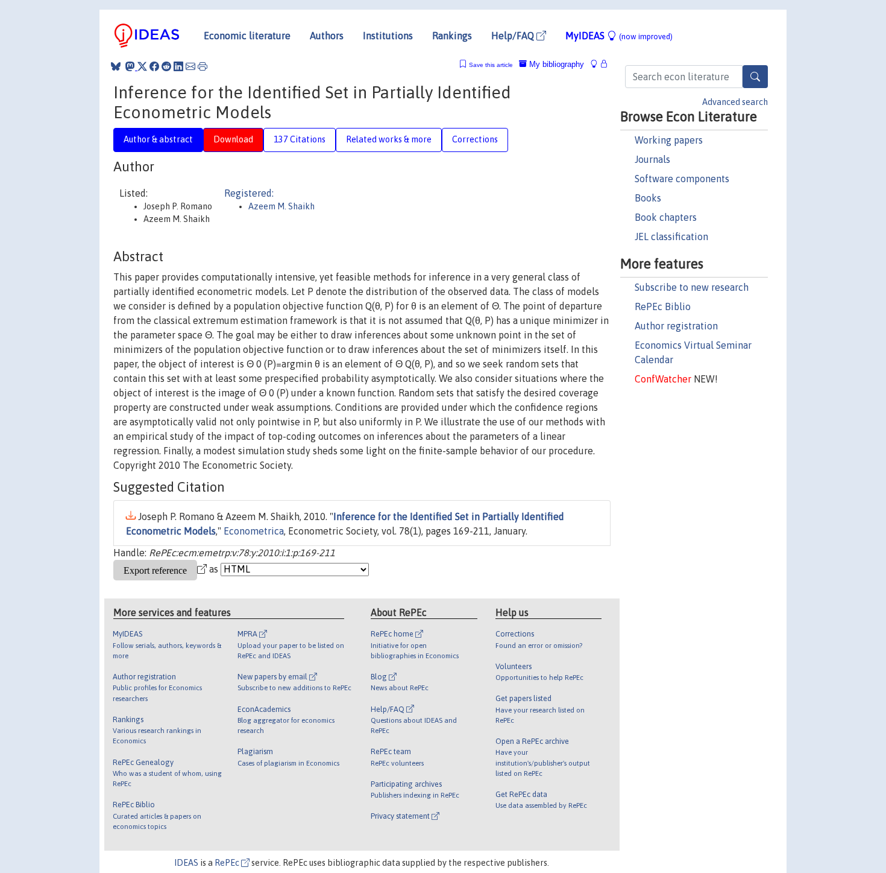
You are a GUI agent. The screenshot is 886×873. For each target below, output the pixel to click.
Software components (682, 178)
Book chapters (666, 217)
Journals (652, 159)
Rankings (452, 35)
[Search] (755, 76)
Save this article (491, 65)
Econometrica (254, 530)
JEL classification (671, 236)
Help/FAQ (513, 35)
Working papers (669, 140)
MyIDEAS (619, 35)
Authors (327, 35)
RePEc (228, 863)
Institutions (388, 35)
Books (648, 197)
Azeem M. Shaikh (281, 206)
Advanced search (735, 102)
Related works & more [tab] (389, 139)
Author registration (676, 325)
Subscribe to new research (692, 287)
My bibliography (555, 64)
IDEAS (186, 863)
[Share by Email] (190, 66)
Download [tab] (233, 139)
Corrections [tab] (475, 139)
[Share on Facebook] (154, 66)
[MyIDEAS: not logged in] (597, 64)
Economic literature (247, 35)
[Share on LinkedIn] (178, 66)
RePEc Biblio (663, 306)
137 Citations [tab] (299, 139)
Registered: (249, 193)
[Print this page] (202, 66)
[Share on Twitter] (142, 66)
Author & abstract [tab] (158, 139)
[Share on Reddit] (166, 66)
